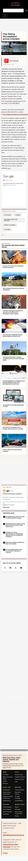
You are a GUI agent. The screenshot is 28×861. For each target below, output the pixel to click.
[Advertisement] (14, 633)
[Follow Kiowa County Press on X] (5, 568)
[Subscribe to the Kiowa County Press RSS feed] (16, 568)
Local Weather (19, 800)
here (9, 168)
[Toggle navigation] (4, 16)
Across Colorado (9, 225)
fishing (17, 215)
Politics (5, 781)
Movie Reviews (7, 809)
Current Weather (19, 790)
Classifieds (6, 814)
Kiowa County (19, 774)
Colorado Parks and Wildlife (10, 220)
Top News (7, 229)
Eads (16, 781)
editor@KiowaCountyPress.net (13, 835)
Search (17, 807)
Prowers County (19, 779)
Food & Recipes (7, 807)
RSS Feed (17, 809)
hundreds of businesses (13, 101)
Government (6, 790)
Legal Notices (7, 800)
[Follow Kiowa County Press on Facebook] (10, 568)
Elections (5, 783)
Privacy (17, 816)
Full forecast (6, 507)
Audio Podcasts (7, 811)
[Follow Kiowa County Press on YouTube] (21, 568)
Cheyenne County (20, 777)
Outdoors (7, 215)
